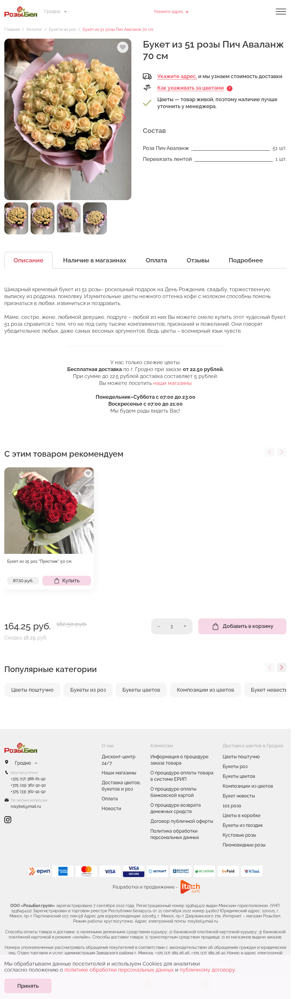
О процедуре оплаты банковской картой (173, 792)
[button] (123, 117)
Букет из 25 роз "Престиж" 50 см (39, 561)
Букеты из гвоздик (243, 825)
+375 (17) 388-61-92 (28, 778)
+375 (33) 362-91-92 (28, 791)
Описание (29, 260)
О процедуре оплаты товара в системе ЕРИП (181, 776)
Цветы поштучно (241, 756)
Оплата (156, 260)
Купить (71, 580)
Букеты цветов (239, 776)
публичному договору (207, 970)
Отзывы (198, 260)
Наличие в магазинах (94, 260)
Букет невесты (239, 796)
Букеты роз (235, 766)
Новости (111, 808)
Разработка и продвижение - (145, 887)
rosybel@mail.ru (26, 806)
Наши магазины (119, 773)
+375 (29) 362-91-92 (28, 785)
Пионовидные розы (244, 845)
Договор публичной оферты (181, 821)
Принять (28, 986)
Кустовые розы (239, 835)
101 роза (232, 805)
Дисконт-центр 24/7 (118, 760)
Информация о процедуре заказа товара (179, 760)
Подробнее (246, 260)
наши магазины (172, 383)
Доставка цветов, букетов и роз (121, 786)
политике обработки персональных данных (119, 970)
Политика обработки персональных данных (174, 834)
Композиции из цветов (248, 786)
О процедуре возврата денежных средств (175, 808)
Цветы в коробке (241, 815)
